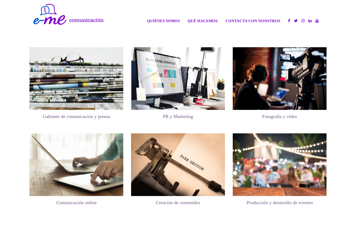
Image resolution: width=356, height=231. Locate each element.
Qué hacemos (203, 21)
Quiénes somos (163, 21)
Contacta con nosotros (252, 21)
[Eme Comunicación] (68, 14)
